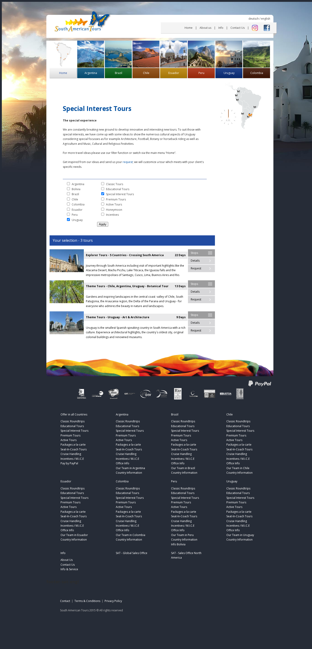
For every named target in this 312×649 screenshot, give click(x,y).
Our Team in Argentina (130, 468)
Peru (201, 73)
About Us (67, 560)
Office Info (122, 463)
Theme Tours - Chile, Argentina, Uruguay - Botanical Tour (127, 286)
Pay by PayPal (69, 463)
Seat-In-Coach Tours (74, 449)
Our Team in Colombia (130, 535)
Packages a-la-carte (73, 445)
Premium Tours (116, 199)
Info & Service (69, 569)
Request (196, 268)
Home (189, 28)
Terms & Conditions (87, 601)
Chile (146, 73)
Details (195, 261)
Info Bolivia (178, 544)
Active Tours (114, 204)
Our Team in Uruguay (240, 535)
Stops (194, 253)
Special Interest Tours (120, 194)
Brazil (118, 73)
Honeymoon (114, 210)
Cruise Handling (71, 454)
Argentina (91, 73)
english (265, 19)
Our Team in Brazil (183, 468)
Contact (65, 601)
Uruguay (229, 73)
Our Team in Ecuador (74, 535)
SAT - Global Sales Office (131, 553)
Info (220, 28)
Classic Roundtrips (73, 421)
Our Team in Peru (182, 535)
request (128, 162)
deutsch (254, 19)
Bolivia (76, 189)
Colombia (256, 73)
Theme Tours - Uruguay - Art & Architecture (117, 317)
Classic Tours (114, 184)
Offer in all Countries (74, 414)
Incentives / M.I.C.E (72, 459)
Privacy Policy (113, 601)
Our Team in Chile (237, 468)
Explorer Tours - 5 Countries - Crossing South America (125, 255)
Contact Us (237, 28)
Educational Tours (117, 189)
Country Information (129, 473)
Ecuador (173, 73)
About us (205, 28)
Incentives (112, 215)
